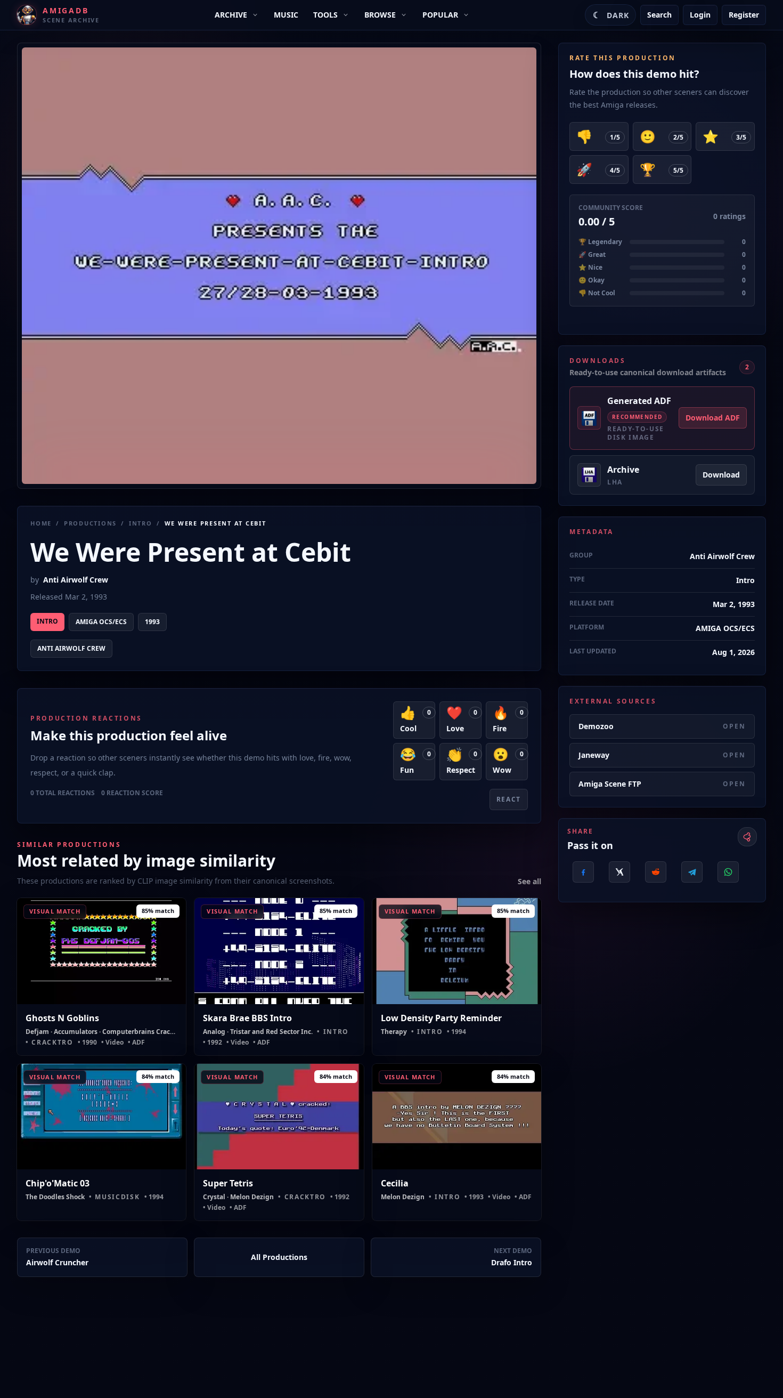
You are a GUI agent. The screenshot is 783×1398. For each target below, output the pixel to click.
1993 (152, 621)
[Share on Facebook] (583, 872)
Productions (90, 523)
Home (41, 523)
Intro (140, 523)
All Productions (279, 1257)
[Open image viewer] (279, 265)
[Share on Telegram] (692, 872)
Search (659, 15)
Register (744, 15)
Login (700, 15)
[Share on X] (619, 872)
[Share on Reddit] (656, 872)
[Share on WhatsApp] (728, 872)
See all (529, 881)
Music (286, 15)
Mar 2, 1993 (734, 604)
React (508, 799)
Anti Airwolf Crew (75, 580)
